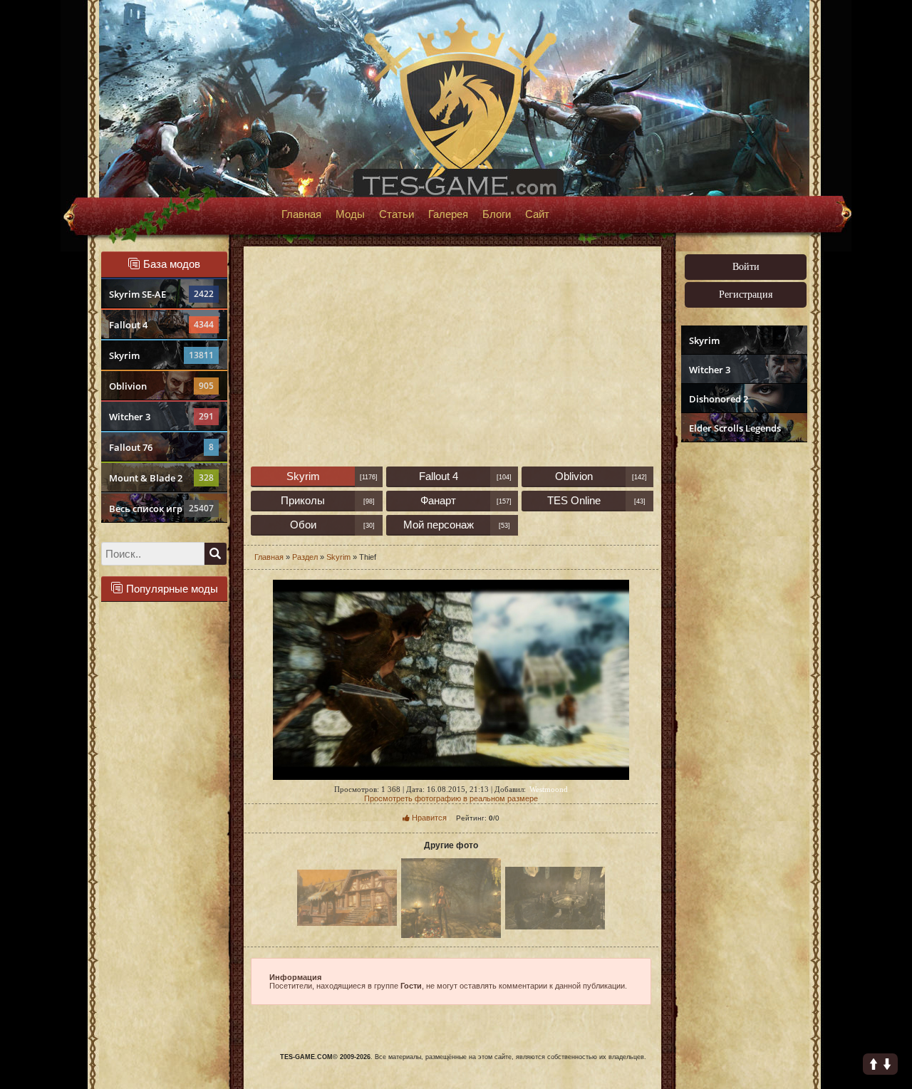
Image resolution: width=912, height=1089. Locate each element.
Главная (301, 214)
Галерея (448, 214)
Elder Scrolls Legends (735, 428)
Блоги (496, 214)
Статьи (396, 214)
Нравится (428, 817)
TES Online (574, 500)
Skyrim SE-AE (161, 294)
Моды (350, 214)
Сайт (537, 214)
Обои (303, 525)
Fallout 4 (161, 324)
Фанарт (438, 500)
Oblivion (161, 386)
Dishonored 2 (718, 398)
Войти (746, 266)
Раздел (305, 557)
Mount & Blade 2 (161, 477)
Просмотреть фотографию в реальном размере (451, 798)
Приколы (303, 500)
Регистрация (745, 294)
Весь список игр (161, 508)
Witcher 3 (161, 416)
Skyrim (161, 355)
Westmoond (548, 789)
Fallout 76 (161, 447)
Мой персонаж (438, 525)
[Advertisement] (742, 666)
